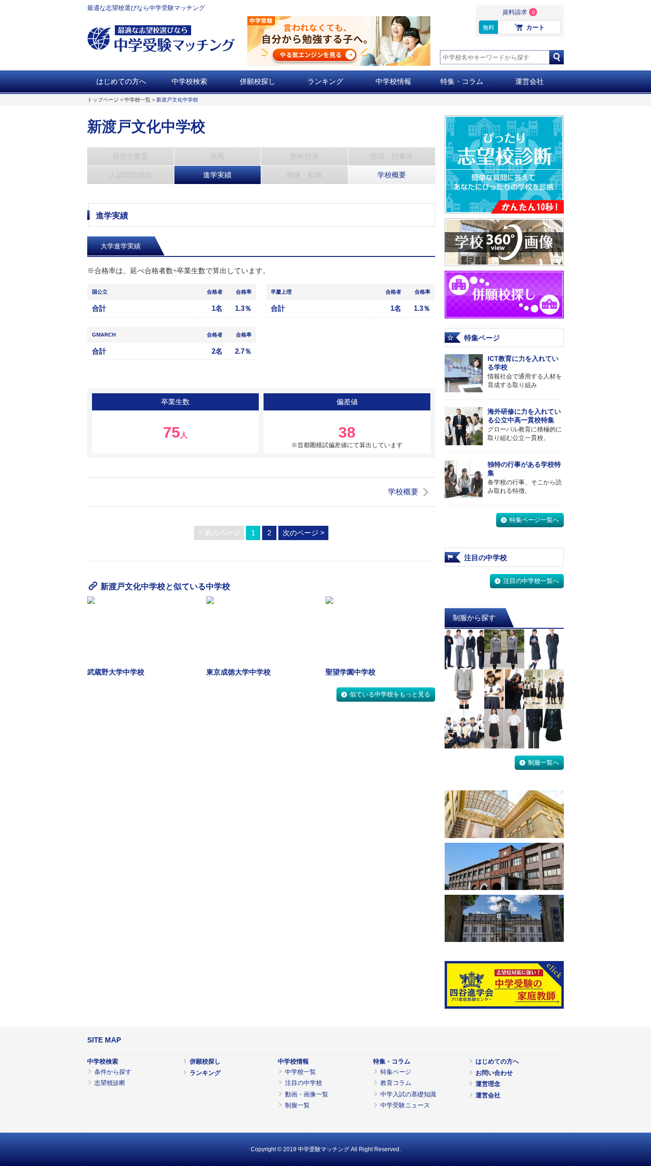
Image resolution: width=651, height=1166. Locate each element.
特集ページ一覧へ (534, 519)
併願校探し (257, 81)
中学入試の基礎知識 (408, 1094)
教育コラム (395, 1083)
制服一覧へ (543, 762)
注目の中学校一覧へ (531, 580)
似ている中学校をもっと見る (390, 694)
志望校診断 (109, 1083)
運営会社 (529, 81)
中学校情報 (393, 81)
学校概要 (403, 492)
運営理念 (488, 1084)
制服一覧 (297, 1105)
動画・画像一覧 (306, 1094)
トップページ (103, 99)
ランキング (325, 81)
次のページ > (304, 533)
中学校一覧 (137, 99)
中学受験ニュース (405, 1105)
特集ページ (395, 1072)
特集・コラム (461, 81)
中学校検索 (189, 81)
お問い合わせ (494, 1073)
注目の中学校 (303, 1083)
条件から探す (113, 1072)
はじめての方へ (121, 81)
